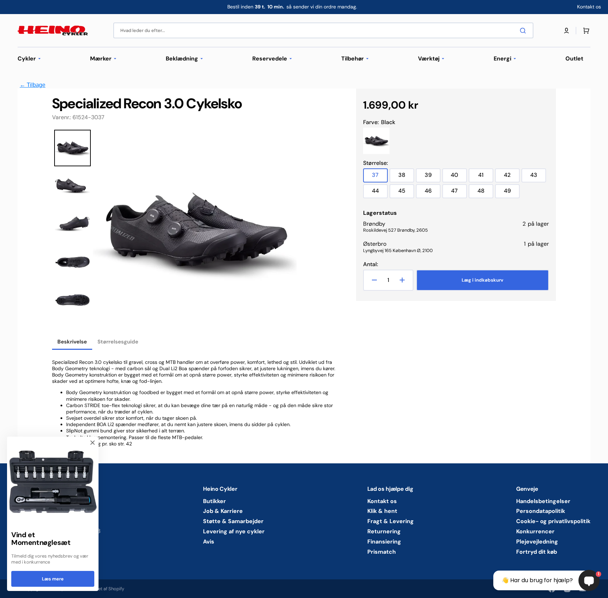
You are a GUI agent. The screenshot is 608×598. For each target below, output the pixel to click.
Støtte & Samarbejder (233, 521)
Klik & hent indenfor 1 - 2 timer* (292, 7)
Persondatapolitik (540, 511)
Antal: (370, 264)
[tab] (72, 342)
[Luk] (92, 442)
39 (433, 176)
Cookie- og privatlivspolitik (553, 521)
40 (459, 176)
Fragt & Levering (390, 521)
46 (433, 192)
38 (406, 176)
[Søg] (524, 30)
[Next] (288, 232)
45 (406, 192)
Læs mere (53, 579)
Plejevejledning (537, 541)
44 (380, 192)
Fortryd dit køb (536, 551)
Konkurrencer (535, 531)
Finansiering (384, 541)
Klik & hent (382, 511)
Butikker (214, 501)
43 (538, 176)
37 (380, 176)
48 (485, 192)
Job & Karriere (223, 511)
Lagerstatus (380, 213)
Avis (208, 541)
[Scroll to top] (9, 588)
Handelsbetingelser (543, 501)
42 (512, 176)
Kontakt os (382, 501)
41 (485, 176)
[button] (566, 30)
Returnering (384, 531)
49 (512, 192)
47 (459, 192)
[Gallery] (175, 232)
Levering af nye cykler (234, 531)
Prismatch (381, 551)
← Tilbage (32, 85)
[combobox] (323, 30)
